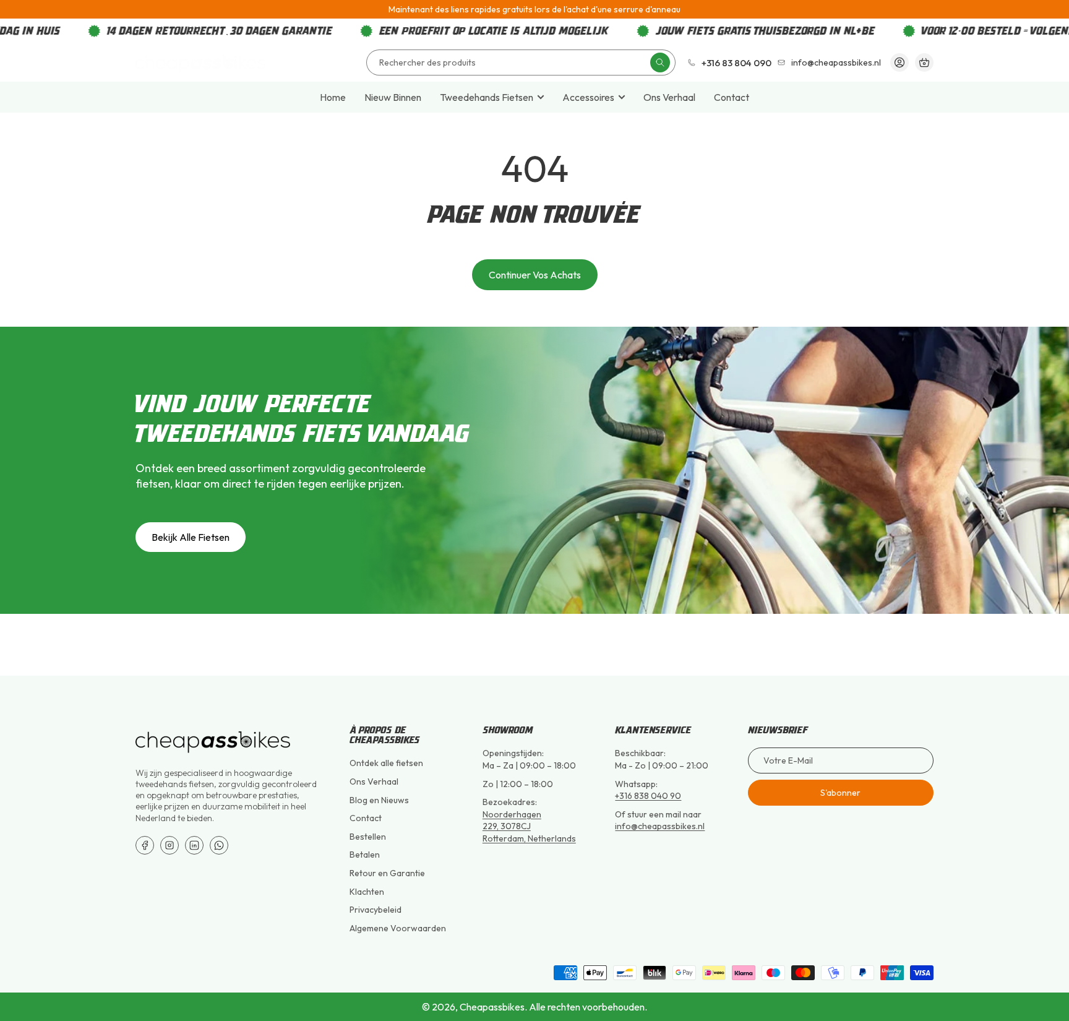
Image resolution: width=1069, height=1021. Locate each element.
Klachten (367, 891)
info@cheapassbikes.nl (660, 826)
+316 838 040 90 (648, 795)
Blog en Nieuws (379, 800)
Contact (731, 97)
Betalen (365, 854)
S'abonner (840, 792)
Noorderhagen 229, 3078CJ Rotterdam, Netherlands (529, 826)
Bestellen (368, 836)
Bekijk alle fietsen (191, 537)
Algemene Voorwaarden (398, 928)
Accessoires (588, 97)
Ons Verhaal (669, 97)
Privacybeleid (375, 909)
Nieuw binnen (392, 97)
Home (333, 97)
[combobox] (521, 62)
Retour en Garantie (387, 873)
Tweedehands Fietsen (486, 97)
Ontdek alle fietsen (386, 763)
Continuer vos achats (535, 275)
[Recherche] (660, 62)
